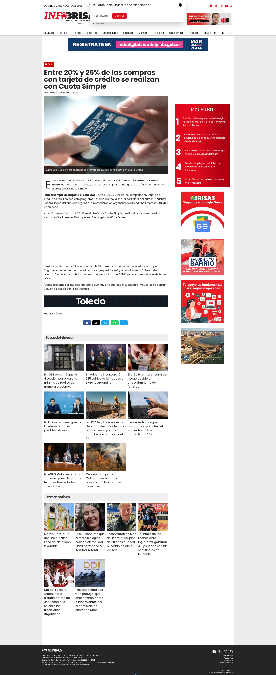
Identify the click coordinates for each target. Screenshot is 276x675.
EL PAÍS (48, 64)
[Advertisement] (106, 242)
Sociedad (128, 32)
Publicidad (228, 658)
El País (64, 32)
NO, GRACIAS (102, 16)
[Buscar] (231, 32)
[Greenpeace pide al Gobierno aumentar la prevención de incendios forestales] (106, 457)
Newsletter (210, 32)
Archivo (230, 670)
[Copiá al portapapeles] (124, 322)
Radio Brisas (176, 32)
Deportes (92, 32)
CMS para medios (217, 672)
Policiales (158, 32)
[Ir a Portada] (72, 16)
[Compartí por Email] (105, 322)
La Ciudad (49, 32)
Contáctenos (227, 655)
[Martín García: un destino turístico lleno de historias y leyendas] (59, 517)
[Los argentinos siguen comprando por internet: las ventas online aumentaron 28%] (148, 405)
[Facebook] (211, 5)
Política (77, 32)
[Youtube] (226, 5)
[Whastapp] (231, 651)
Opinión (143, 32)
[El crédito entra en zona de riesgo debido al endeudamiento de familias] (148, 357)
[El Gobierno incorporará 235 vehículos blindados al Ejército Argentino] (106, 357)
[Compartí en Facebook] (87, 322)
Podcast (193, 32)
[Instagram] (221, 5)
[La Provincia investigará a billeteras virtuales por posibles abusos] (64, 405)
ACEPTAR (119, 16)
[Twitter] (216, 5)
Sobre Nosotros (226, 662)
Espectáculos (110, 32)
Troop (230, 672)
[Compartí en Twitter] (96, 322)
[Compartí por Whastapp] (115, 322)
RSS (223, 670)
